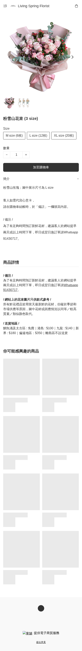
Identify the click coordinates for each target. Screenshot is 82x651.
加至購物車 (41, 167)
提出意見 (41, 642)
